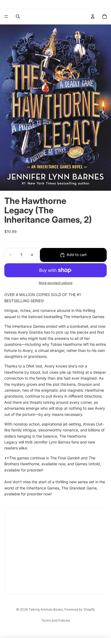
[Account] (93, 16)
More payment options (55, 283)
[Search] (18, 16)
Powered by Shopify (79, 609)
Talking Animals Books (46, 609)
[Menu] (6, 16)
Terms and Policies (55, 620)
